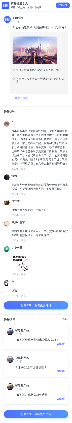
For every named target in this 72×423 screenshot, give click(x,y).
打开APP (62, 5)
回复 (23, 169)
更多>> (65, 319)
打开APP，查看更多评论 (36, 305)
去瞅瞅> (61, 343)
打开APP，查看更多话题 (36, 414)
